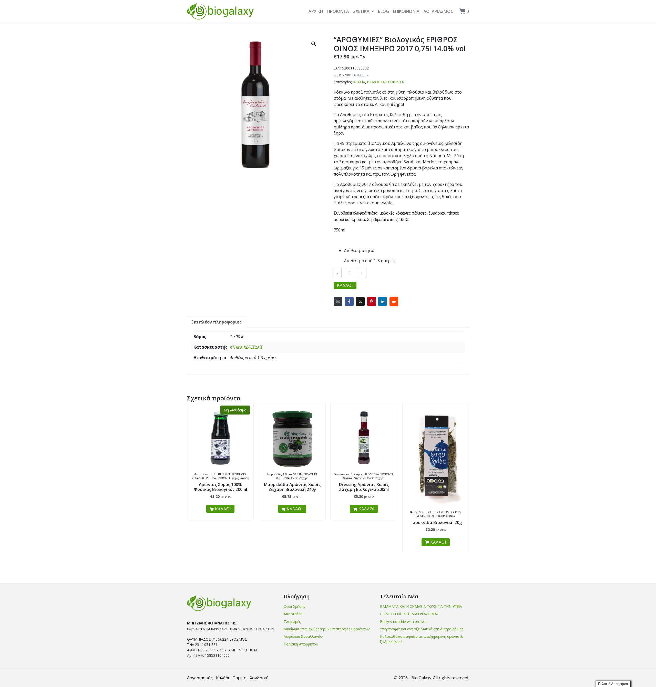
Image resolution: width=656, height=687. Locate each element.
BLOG (383, 11)
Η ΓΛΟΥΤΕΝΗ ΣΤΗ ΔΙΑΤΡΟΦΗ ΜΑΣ (409, 613)
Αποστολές (293, 613)
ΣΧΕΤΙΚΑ (361, 11)
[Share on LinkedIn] (382, 301)
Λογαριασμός (200, 678)
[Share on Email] (338, 301)
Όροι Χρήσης (294, 606)
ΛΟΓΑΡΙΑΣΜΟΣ (438, 11)
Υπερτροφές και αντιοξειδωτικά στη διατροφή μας (421, 629)
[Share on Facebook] (349, 301)
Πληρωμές (292, 621)
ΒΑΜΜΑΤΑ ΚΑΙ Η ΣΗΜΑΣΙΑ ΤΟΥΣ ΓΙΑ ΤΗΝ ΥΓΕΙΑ (421, 606)
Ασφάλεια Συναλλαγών (303, 636)
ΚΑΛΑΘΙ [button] (295, 509)
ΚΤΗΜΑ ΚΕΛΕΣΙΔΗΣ (246, 347)
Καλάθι (222, 678)
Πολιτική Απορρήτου (301, 644)
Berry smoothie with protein (403, 621)
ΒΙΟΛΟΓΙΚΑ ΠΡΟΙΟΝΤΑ (385, 81)
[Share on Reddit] (393, 301)
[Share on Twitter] (360, 301)
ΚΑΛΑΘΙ (345, 285)
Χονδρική (259, 678)
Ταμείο (240, 678)
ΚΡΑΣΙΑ (359, 81)
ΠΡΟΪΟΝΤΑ (338, 11)
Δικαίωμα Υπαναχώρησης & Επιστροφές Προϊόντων (327, 629)
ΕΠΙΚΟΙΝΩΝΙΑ (406, 11)
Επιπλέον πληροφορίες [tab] (216, 322)
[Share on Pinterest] (371, 301)
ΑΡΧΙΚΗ (316, 11)
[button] (313, 43)
